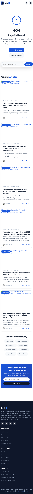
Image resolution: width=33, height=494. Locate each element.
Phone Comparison (22, 341)
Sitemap (3, 463)
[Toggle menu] (30, 3)
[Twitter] (6, 423)
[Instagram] (10, 423)
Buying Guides (11, 354)
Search (28, 64)
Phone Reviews (10, 345)
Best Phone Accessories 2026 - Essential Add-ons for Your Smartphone (15, 148)
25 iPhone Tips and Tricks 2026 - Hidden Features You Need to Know (15, 105)
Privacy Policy (5, 457)
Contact (3, 454)
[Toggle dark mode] (26, 3)
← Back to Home (16, 50)
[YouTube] (14, 423)
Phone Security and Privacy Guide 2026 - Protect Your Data (16, 274)
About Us (3, 452)
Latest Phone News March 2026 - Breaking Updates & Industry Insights (16, 191)
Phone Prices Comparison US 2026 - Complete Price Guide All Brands (16, 233)
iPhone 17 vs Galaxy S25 (7, 474)
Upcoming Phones (11, 349)
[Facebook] (2, 423)
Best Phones (9, 341)
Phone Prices (22, 354)
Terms (27, 491)
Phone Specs (23, 345)
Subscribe (16, 383)
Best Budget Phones (6, 472)
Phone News (23, 349)
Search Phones (16, 55)
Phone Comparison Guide (8, 480)
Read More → (26, 118)
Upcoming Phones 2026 (7, 477)
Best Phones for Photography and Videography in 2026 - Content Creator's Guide (16, 315)
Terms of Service (5, 460)
